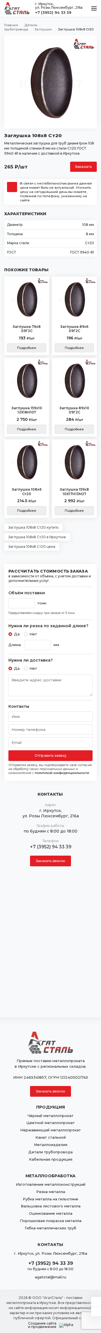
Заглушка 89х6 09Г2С (74, 328)
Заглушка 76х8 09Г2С (27, 328)
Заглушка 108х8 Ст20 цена (31, 546)
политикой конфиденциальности (62, 773)
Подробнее (26, 348)
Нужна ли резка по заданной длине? (48, 626)
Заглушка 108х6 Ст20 (27, 491)
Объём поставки (26, 593)
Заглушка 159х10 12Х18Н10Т (27, 410)
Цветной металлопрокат (50, 1122)
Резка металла (50, 1191)
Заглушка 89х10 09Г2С (74, 410)
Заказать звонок (50, 861)
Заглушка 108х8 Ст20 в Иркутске (37, 537)
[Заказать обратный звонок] (96, 1311)
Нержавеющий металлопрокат (50, 1130)
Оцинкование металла (50, 1213)
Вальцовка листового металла (51, 1206)
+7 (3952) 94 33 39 (53, 12)
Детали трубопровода (50, 1152)
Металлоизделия (50, 1144)
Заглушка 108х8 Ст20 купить (33, 527)
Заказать (83, 166)
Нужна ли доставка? (30, 660)
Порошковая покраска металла (50, 1220)
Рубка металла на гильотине (50, 1199)
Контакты (18, 706)
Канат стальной (50, 1137)
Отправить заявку (50, 755)
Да (17, 634)
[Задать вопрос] (96, 1302)
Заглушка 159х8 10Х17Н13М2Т (74, 491)
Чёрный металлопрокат (50, 1115)
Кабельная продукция (50, 1159)
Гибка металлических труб (50, 1228)
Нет (33, 634)
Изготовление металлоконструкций (51, 1184)
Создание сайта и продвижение (42, 1325)
